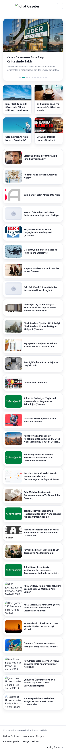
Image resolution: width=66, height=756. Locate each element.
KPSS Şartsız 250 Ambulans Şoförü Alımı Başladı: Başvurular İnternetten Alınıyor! (42, 611)
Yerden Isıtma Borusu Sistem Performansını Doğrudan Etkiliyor (42, 218)
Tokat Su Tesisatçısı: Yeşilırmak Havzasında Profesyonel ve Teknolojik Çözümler (40, 405)
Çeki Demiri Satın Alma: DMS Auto (42, 199)
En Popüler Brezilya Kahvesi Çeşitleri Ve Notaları (48, 111)
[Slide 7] (38, 81)
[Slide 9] (43, 81)
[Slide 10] (46, 81)
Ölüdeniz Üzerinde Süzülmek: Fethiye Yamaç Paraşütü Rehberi (41, 649)
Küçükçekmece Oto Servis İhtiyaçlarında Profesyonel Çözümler (38, 236)
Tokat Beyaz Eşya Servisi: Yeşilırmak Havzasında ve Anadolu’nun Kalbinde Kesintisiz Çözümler (41, 574)
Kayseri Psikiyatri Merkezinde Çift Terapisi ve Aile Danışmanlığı (41, 555)
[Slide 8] (40, 81)
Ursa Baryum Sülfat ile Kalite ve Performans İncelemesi (40, 255)
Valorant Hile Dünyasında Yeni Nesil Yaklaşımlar (40, 424)
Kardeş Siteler (53, 751)
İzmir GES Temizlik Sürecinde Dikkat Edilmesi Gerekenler (17, 111)
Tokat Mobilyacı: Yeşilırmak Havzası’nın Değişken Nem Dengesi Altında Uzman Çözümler (42, 517)
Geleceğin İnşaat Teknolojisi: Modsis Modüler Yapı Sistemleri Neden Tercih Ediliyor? (40, 311)
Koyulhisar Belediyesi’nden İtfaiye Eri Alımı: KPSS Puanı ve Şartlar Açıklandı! (41, 668)
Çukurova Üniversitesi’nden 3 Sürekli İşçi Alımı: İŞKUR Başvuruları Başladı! (39, 686)
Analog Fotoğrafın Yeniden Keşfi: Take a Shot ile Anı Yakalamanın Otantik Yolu (41, 536)
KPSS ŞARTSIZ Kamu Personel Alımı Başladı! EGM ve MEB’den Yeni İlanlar (42, 592)
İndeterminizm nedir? (35, 386)
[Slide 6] (35, 81)
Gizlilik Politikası (11, 740)
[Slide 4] (29, 81)
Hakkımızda (28, 740)
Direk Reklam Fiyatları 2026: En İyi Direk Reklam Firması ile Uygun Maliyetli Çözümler (42, 330)
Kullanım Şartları (11, 745)
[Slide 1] (20, 81)
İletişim (40, 740)
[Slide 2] (22, 81)
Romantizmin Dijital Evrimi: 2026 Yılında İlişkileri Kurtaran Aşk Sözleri (41, 630)
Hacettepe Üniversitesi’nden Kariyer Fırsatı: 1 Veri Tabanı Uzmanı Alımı (39, 705)
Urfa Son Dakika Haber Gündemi (46, 142)
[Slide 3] (26, 81)
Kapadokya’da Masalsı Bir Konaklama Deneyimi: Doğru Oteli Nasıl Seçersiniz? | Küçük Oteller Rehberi (42, 442)
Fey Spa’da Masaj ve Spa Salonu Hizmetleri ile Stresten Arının (40, 349)
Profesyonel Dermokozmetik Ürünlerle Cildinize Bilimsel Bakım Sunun (32, 61)
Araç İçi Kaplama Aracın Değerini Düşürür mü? (41, 368)
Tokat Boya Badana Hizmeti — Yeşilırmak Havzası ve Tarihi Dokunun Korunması (40, 461)
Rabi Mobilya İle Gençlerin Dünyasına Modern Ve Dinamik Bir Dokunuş (42, 499)
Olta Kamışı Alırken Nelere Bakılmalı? (16, 142)
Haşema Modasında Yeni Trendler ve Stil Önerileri (41, 274)
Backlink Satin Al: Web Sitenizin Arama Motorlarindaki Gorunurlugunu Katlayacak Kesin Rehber (41, 480)
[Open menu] (60, 6)
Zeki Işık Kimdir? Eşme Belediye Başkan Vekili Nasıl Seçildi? (40, 293)
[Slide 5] (32, 81)
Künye (26, 745)
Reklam (35, 745)
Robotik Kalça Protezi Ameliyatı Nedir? (40, 180)
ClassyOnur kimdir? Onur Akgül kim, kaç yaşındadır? (40, 161)
